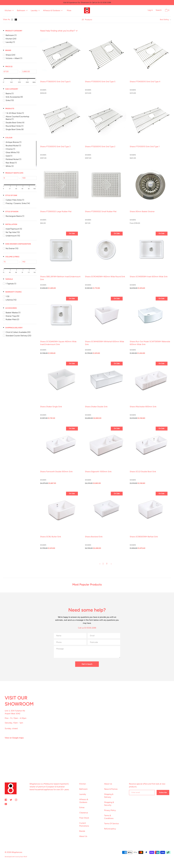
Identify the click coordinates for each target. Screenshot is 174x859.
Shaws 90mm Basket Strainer (142, 211)
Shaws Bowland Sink (94, 537)
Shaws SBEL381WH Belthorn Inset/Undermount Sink (60, 278)
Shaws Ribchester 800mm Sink (143, 406)
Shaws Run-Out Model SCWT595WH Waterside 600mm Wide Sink (150, 342)
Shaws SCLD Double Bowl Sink (143, 471)
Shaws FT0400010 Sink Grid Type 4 (145, 81)
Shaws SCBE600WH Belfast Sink (144, 537)
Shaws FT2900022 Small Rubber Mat (100, 211)
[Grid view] (12, 19)
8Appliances (17, 852)
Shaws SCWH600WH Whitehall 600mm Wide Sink (104, 342)
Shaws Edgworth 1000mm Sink (98, 471)
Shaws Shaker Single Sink (51, 406)
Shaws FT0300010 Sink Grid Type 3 (55, 146)
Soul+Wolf (23, 856)
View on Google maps (14, 738)
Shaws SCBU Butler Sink (50, 537)
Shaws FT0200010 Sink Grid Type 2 (100, 146)
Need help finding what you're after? (57, 30)
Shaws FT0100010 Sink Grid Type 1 (145, 146)
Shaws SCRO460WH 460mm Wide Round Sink (105, 276)
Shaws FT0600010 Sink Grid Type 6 (55, 81)
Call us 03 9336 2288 (87, 628)
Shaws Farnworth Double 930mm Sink (56, 471)
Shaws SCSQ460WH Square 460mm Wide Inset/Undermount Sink (58, 342)
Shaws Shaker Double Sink (96, 406)
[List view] (16, 19)
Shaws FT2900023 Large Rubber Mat (55, 211)
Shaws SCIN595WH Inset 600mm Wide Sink (148, 276)
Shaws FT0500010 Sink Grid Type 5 (100, 81)
